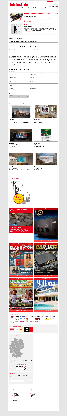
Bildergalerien (16, 395)
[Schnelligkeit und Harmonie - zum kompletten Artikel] (16, 17)
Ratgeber (39, 7)
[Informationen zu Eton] (47, 317)
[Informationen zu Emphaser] (37, 317)
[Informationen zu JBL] (27, 319)
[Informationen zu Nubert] (47, 319)
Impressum (33, 389)
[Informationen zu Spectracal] (17, 322)
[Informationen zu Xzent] (32, 322)
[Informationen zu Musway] (42, 319)
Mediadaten (33, 391)
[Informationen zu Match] (32, 319)
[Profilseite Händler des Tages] (21, 369)
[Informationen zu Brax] (27, 317)
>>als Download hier (14, 204)
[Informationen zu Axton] (22, 317)
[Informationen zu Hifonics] (22, 319)
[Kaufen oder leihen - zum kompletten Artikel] (16, 29)
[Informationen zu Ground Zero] (12, 319)
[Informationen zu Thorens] (22, 322)
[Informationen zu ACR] (12, 317)
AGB (32, 392)
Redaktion (15, 393)
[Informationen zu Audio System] (17, 317)
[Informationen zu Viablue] (27, 322)
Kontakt (32, 395)
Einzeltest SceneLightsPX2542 (38, 168)
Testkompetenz (16, 392)
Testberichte (15, 7)
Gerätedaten (15, 394)
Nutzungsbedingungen (36, 396)
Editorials (15, 400)
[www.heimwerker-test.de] (22, 332)
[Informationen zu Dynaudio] (32, 317)
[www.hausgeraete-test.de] (17, 332)
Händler (35, 7)
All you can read (48, 7)
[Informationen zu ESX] (42, 317)
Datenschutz (34, 393)
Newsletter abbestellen (15, 383)
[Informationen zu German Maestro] (52, 317)
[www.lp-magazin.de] (26, 332)
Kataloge (15, 396)
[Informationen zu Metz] (37, 319)
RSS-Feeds (15, 398)
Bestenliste (20, 7)
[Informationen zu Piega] (52, 319)
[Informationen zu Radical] (12, 322)
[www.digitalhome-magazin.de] (12, 332)
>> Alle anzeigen (27, 21)
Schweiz (13, 358)
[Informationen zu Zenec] (37, 322)
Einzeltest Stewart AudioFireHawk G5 (38, 121)
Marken (25, 7)
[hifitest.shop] (31, 332)
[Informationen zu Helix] (17, 319)
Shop (43, 7)
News (10, 7)
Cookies (33, 394)
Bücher (14, 391)
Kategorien (30, 7)
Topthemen (15, 399)
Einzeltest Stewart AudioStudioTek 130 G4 (14, 144)
